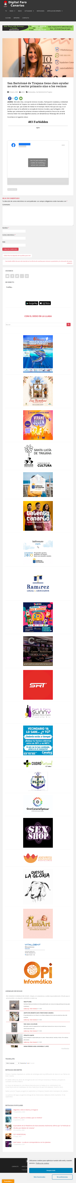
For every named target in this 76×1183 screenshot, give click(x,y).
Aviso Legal (25, 1166)
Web (3, 242)
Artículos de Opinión (54, 11)
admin (23, 92)
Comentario (6, 205)
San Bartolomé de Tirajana (44, 92)
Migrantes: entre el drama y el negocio (25, 1110)
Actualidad (28, 11)
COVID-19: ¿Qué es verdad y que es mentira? (27, 1118)
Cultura (8, 18)
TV (6, 11)
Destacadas (40, 11)
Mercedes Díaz (12, 189)
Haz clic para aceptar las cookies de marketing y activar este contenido (38, 162)
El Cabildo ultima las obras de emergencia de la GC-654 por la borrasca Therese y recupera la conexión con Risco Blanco (35, 1080)
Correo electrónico (9, 235)
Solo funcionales (39, 1177)
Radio (11, 11)
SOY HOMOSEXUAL (19, 1134)
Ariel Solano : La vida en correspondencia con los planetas (32, 1142)
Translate (32, 1063)
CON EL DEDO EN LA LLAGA (38, 316)
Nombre (5, 228)
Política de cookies (42, 1163)
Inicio (20, 11)
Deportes (16, 18)
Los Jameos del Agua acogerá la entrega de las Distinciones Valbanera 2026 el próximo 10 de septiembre (35, 1096)
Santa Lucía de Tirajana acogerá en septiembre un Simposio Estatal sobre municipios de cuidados (36, 1091)
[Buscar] (69, 324)
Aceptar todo (51, 1170)
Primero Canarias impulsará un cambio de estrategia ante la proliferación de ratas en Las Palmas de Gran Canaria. (37, 1075)
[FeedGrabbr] (38, 1048)
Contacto (25, 18)
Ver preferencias (62, 1177)
